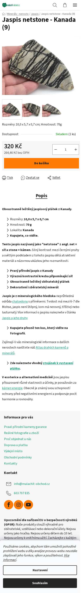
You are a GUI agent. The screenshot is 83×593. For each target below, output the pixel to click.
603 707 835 (22, 493)
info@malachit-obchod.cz (32, 484)
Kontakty (10, 463)
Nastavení (40, 570)
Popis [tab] (41, 195)
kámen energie (12, 388)
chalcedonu (20, 301)
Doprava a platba (16, 445)
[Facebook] (8, 504)
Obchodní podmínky (18, 457)
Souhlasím (40, 583)
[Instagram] (18, 504)
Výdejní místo (13, 451)
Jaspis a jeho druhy (15, 318)
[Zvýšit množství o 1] (76, 149)
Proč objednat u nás (17, 439)
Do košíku (41, 163)
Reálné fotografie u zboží (21, 433)
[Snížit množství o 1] (56, 149)
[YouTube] (28, 504)
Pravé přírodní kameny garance (25, 427)
